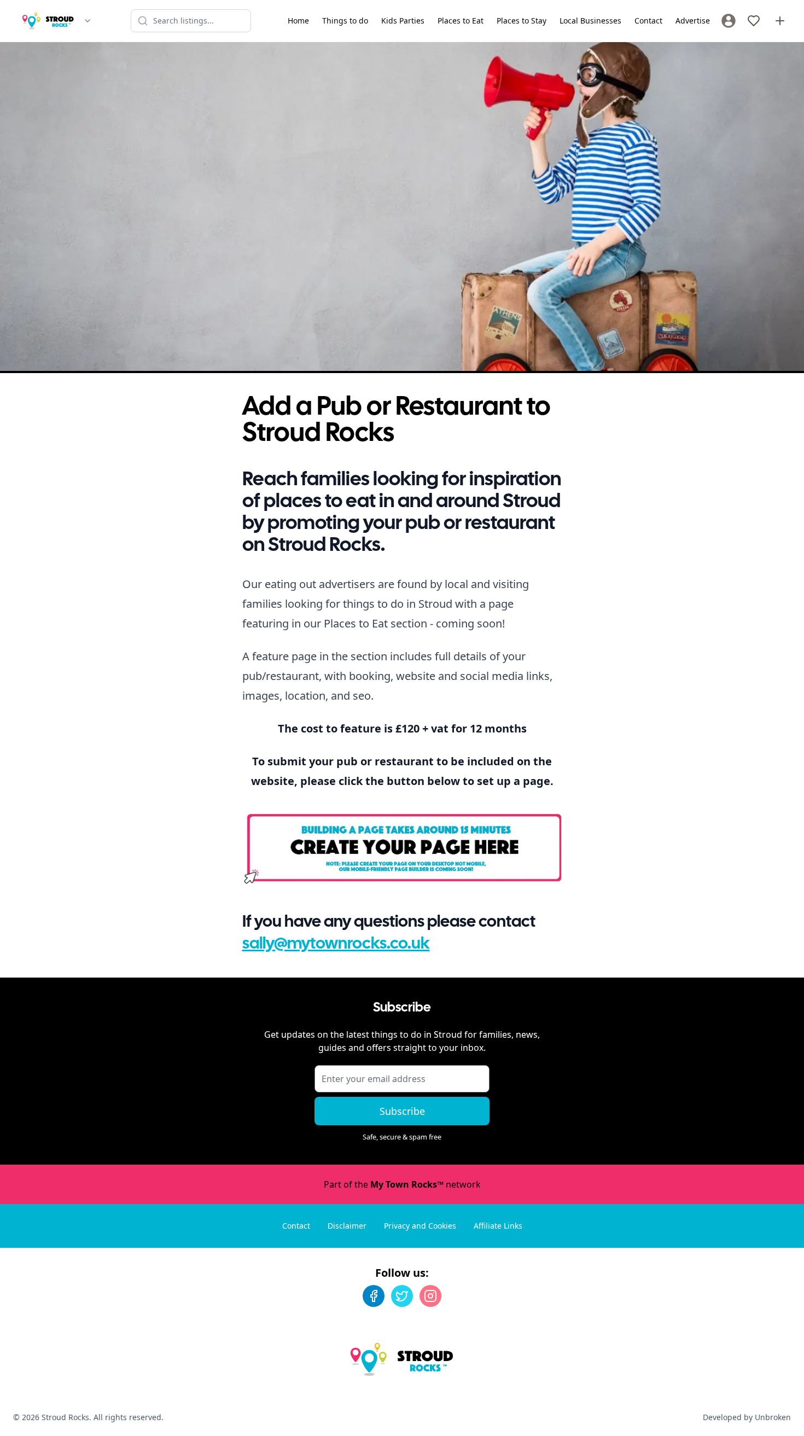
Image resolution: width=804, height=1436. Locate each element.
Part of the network (402, 1184)
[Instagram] (430, 1296)
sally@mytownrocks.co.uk (336, 944)
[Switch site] (87, 20)
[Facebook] (373, 1296)
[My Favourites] (754, 21)
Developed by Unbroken (747, 1417)
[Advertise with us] (780, 21)
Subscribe (402, 1111)
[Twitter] (402, 1296)
